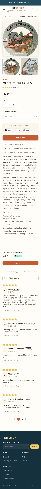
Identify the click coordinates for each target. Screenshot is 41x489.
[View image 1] (11, 66)
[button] (8, 88)
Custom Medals (8, 478)
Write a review (20, 263)
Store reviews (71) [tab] (29, 272)
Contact (6, 474)
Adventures (13, 16)
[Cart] (37, 9)
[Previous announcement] (4, 2)
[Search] (32, 9)
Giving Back (7, 470)
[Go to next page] (26, 419)
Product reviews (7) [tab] (11, 272)
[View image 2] (29, 66)
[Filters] (5, 278)
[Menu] (3, 9)
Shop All (6, 457)
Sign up (35, 446)
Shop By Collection (10, 461)
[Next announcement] (37, 2)
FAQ (23, 457)
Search (24, 461)
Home (5, 16)
